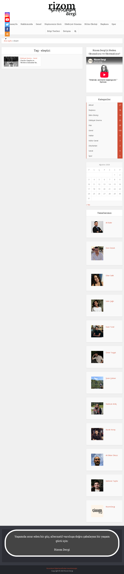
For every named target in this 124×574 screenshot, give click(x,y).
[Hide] (6, 39)
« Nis (88, 205)
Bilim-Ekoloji (91, 24)
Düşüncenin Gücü (53, 24)
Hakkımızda (27, 24)
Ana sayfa (8, 41)
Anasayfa (12, 24)
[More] (7, 34)
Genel (38, 24)
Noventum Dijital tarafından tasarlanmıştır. (62, 568)
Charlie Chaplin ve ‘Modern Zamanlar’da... (29, 61)
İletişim (67, 31)
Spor (114, 24)
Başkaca (104, 24)
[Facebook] (7, 29)
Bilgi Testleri (53, 31)
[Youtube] (7, 19)
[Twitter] (7, 24)
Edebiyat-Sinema (73, 24)
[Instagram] (7, 14)
